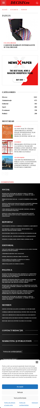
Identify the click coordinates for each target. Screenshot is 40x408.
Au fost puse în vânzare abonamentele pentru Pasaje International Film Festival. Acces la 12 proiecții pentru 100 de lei (24, 132)
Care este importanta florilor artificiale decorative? (19, 315)
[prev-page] (3, 173)
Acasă (4, 9)
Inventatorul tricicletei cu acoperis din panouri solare (19, 233)
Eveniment (17, 126)
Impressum (35, 402)
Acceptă (20, 387)
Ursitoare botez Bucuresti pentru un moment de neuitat (19, 318)
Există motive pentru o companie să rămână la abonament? (20, 226)
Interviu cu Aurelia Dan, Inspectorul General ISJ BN (17, 239)
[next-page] (6, 173)
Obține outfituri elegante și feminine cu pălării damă (18, 309)
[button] (37, 362)
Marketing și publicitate (17, 341)
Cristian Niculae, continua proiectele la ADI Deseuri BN (19, 236)
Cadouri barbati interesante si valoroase (19, 46)
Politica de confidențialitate (12, 351)
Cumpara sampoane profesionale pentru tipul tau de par (19, 312)
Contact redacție (12, 330)
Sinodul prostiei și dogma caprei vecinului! (15, 256)
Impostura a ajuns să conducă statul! (13, 263)
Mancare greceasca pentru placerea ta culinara (17, 320)
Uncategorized (10, 43)
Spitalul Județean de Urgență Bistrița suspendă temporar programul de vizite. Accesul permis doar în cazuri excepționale (19, 205)
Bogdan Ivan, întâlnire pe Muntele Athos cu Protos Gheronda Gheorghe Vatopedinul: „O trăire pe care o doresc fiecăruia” (18, 195)
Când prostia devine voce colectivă (13, 253)
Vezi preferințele (20, 398)
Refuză (20, 392)
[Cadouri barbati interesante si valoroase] (20, 29)
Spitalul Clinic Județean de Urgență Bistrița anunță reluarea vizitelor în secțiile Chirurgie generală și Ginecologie (18, 215)
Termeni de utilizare (9, 359)
